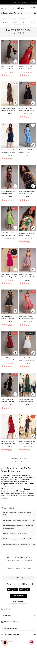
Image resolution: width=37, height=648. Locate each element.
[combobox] (16, 13)
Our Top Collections (11, 622)
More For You (8, 641)
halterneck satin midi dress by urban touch (8, 151)
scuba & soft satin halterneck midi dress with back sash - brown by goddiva (8, 68)
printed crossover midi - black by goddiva (9, 193)
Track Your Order (18, 595)
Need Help (7, 609)
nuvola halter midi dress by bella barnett (27, 151)
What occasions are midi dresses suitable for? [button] (17, 514)
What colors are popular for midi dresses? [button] (17, 539)
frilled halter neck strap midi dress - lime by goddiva (9, 234)
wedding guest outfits (18, 493)
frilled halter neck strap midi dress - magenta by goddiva (9, 276)
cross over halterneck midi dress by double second (26, 401)
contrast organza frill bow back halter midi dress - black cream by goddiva (8, 317)
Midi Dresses (12, 18)
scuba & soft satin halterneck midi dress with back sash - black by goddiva (9, 401)
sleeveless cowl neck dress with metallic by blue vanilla (8, 109)
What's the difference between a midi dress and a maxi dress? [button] (18, 527)
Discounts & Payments (11, 635)
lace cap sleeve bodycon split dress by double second (27, 442)
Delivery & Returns (10, 628)
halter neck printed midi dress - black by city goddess (27, 193)
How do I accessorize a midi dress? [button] (15, 533)
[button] (31, 22)
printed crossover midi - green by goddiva (26, 234)
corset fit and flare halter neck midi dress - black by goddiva (27, 109)
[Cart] (34, 8)
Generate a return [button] (18, 601)
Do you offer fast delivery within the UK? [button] (16, 544)
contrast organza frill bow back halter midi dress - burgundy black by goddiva (8, 359)
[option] (18, 2)
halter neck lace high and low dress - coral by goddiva (27, 317)
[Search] (35, 13)
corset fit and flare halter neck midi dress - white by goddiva (27, 359)
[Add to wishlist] (2, 41)
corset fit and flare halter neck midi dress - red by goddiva (27, 68)
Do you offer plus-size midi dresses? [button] (15, 520)
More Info (7, 615)
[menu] (2, 8)
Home (3, 18)
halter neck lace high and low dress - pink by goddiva (26, 276)
